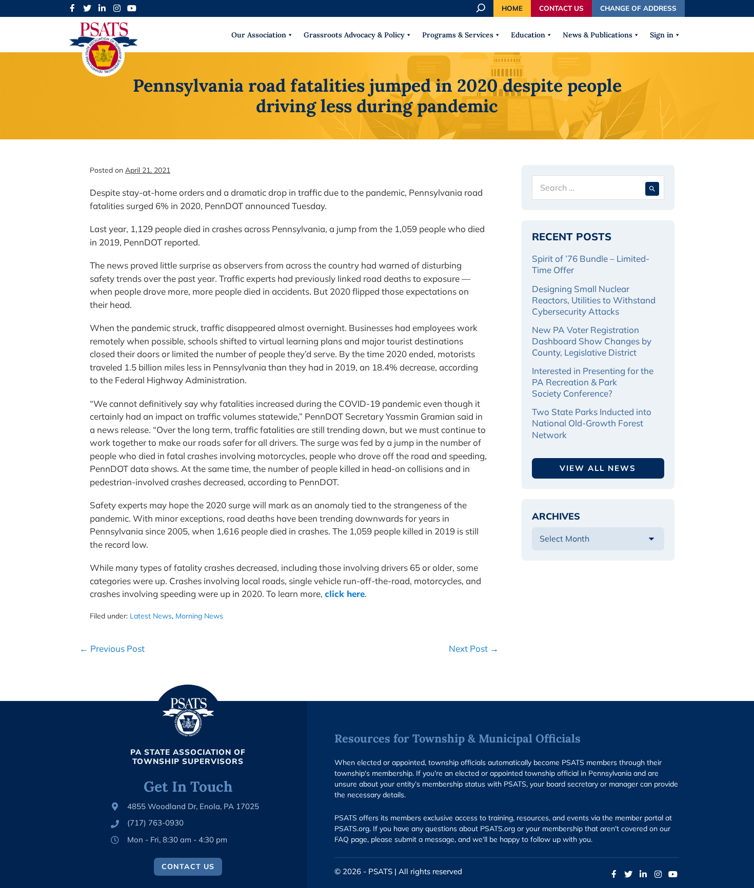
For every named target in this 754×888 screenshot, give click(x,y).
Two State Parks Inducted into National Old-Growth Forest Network (591, 423)
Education (528, 34)
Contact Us (561, 8)
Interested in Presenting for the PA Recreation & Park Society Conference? (592, 382)
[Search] (652, 187)
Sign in (661, 34)
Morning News (199, 616)
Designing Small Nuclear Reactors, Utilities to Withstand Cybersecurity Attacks (594, 300)
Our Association (258, 34)
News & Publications (597, 34)
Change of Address (638, 8)
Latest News (151, 616)
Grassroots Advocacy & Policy (354, 34)
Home (512, 8)
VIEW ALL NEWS (598, 468)
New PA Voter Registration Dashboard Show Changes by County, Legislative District (591, 341)
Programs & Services (457, 34)
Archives (556, 516)
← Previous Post (112, 648)
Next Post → (474, 648)
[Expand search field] (481, 8)
